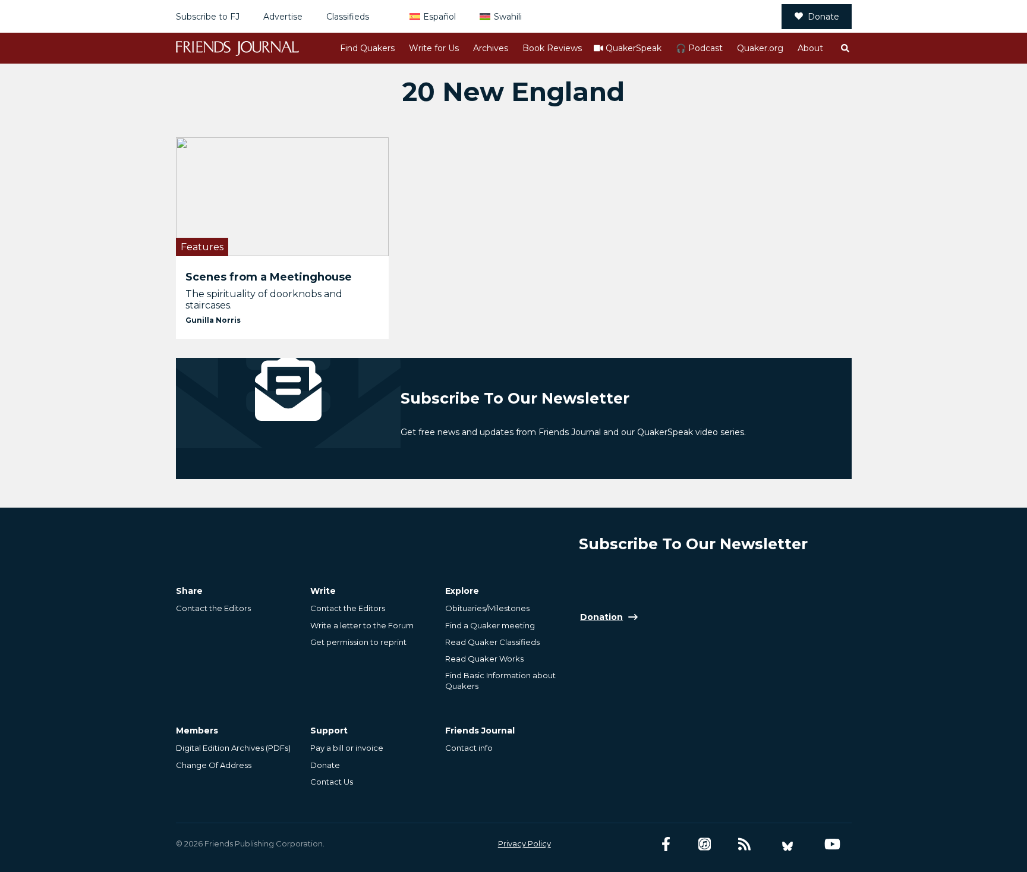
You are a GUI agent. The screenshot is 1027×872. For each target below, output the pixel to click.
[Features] (282, 196)
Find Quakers (367, 48)
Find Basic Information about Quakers (500, 680)
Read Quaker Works (484, 658)
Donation (601, 617)
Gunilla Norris (213, 320)
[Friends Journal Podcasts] (704, 844)
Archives (490, 48)
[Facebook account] (665, 844)
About (810, 48)
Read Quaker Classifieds (492, 642)
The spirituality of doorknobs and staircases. (263, 299)
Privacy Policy (524, 843)
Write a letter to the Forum (362, 625)
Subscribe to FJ (208, 16)
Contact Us (331, 781)
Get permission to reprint (358, 642)
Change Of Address (213, 765)
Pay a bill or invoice (346, 748)
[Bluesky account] (787, 844)
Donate (823, 16)
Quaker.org (760, 48)
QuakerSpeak (633, 48)
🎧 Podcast (699, 48)
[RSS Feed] (744, 844)
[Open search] (844, 48)
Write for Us (434, 48)
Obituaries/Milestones (487, 608)
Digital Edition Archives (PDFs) (233, 748)
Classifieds (347, 16)
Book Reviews (552, 48)
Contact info (469, 748)
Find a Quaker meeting (490, 625)
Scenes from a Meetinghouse (268, 277)
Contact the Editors (213, 608)
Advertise (283, 16)
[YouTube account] (832, 844)
